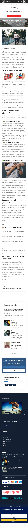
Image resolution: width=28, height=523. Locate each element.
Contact (4, 445)
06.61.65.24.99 (9, 11)
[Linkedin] (14, 385)
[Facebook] (10, 385)
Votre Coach (6, 435)
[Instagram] (6, 385)
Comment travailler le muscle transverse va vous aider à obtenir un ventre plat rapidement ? (13, 287)
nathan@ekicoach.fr (18, 11)
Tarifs (4, 443)
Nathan (14, 48)
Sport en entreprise (7, 439)
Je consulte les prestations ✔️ (14, 370)
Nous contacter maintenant (14, 16)
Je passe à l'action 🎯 (14, 366)
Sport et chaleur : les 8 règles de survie (11, 293)
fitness (18, 135)
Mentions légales (7, 441)
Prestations (5, 437)
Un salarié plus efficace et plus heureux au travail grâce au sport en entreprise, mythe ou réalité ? (13, 311)
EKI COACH (14, 7)
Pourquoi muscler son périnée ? (15, 467)
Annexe (5, 279)
